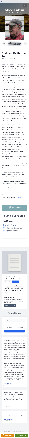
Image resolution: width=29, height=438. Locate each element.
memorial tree (19, 195)
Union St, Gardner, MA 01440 (13, 232)
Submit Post (14, 331)
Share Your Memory (10, 305)
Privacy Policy (10, 431)
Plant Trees (20, 235)
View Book (7, 282)
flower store (18, 197)
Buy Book (15, 282)
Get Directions (9, 235)
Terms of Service (18, 431)
